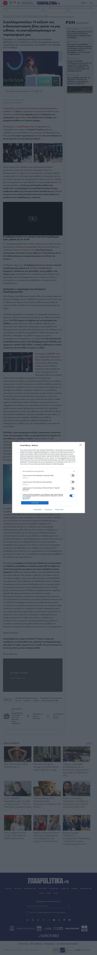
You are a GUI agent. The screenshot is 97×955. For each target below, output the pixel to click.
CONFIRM (34, 503)
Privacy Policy (59, 509)
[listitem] (48, 471)
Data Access (48, 509)
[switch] (72, 475)
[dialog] (48, 477)
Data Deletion (38, 509)
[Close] (81, 445)
